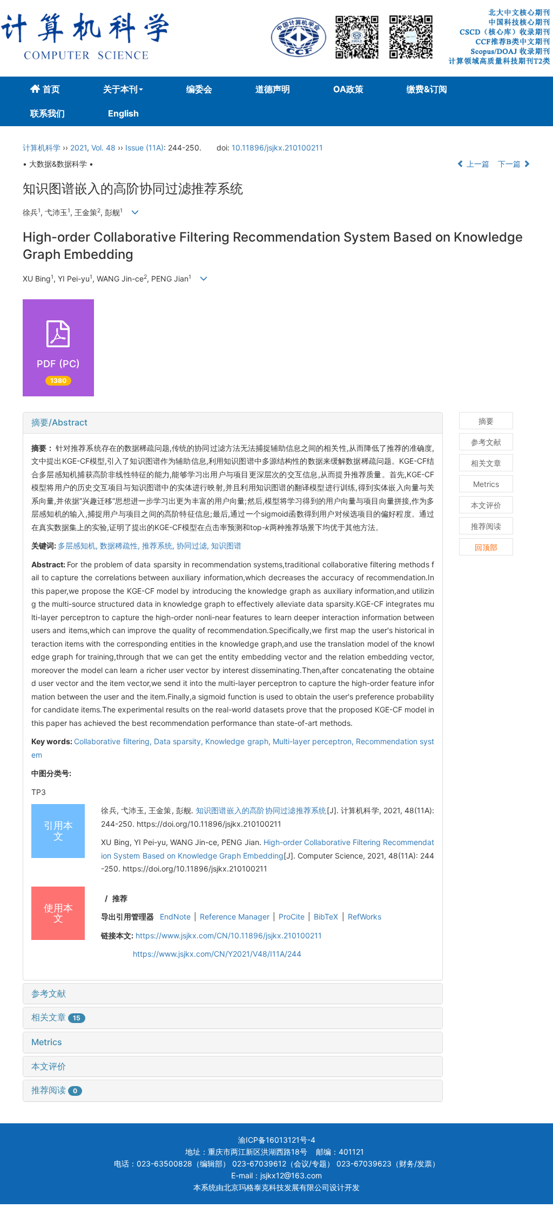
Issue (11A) (144, 147)
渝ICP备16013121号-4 (276, 1139)
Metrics (46, 1041)
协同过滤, (194, 545)
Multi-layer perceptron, (314, 741)
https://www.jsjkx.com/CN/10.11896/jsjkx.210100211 (229, 935)
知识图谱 (226, 545)
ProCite (292, 916)
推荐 (119, 898)
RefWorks (364, 916)
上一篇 (476, 163)
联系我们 (47, 113)
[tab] (232, 423)
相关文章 (55, 1017)
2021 (78, 147)
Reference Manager (234, 916)
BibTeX (326, 916)
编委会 (199, 89)
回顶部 (486, 547)
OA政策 (348, 89)
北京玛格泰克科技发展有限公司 (276, 1187)
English (123, 113)
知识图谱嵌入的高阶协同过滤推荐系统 (261, 810)
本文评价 (48, 1066)
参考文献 (48, 993)
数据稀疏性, (121, 545)
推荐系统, (159, 545)
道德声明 (272, 89)
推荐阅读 (54, 1089)
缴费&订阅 (427, 89)
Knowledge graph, (238, 741)
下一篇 (510, 163)
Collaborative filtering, (113, 741)
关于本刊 (120, 89)
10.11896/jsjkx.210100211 (277, 147)
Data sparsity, (179, 741)
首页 (51, 89)
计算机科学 (41, 147)
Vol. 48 (103, 147)
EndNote (175, 916)
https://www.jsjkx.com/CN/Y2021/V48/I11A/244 (217, 953)
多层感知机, (79, 545)
